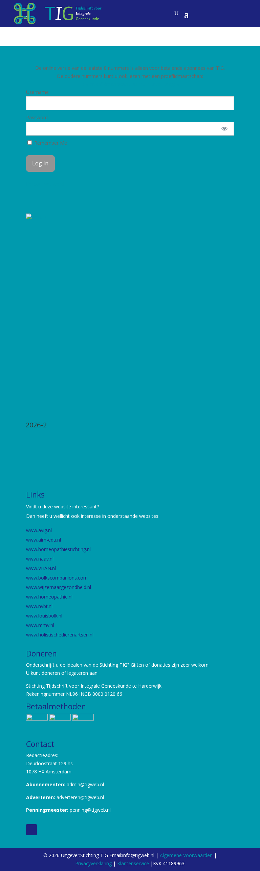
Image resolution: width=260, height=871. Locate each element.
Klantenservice (133, 863)
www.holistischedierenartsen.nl (59, 634)
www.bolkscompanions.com (57, 577)
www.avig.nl (39, 530)
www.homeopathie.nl (49, 596)
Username (37, 92)
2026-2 (36, 424)
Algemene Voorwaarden (186, 855)
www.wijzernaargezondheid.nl (58, 587)
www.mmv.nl (40, 625)
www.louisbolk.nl (45, 615)
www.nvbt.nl (39, 606)
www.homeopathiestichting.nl (59, 549)
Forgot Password (45, 184)
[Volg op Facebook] (31, 829)
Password (37, 117)
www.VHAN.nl (41, 568)
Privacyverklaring (93, 863)
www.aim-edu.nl (43, 539)
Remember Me (50, 143)
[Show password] (224, 129)
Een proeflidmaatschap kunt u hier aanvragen (129, 84)
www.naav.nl (39, 558)
